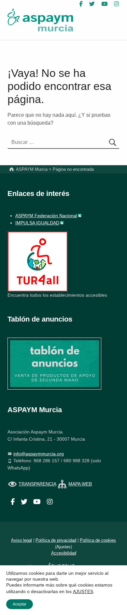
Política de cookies (98, 540)
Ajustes (63, 546)
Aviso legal (21, 540)
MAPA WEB (80, 483)
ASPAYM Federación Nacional (46, 215)
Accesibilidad (63, 553)
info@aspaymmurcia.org (38, 453)
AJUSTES (83, 591)
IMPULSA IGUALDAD (37, 222)
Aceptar (19, 604)
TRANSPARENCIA (37, 483)
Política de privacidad (55, 540)
